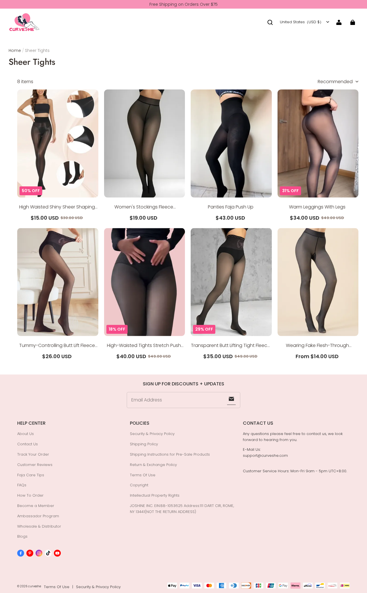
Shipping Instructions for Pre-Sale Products (170, 454)
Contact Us (27, 444)
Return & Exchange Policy (153, 464)
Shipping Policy (144, 444)
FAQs (21, 485)
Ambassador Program (38, 516)
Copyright (139, 485)
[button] (270, 22)
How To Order (30, 495)
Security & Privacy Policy (152, 433)
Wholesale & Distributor (39, 526)
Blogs (22, 536)
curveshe (34, 586)
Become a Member (35, 505)
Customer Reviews (34, 464)
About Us (25, 433)
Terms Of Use (142, 475)
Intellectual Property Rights (154, 495)
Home (15, 50)
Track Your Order (33, 454)
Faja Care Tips (30, 475)
